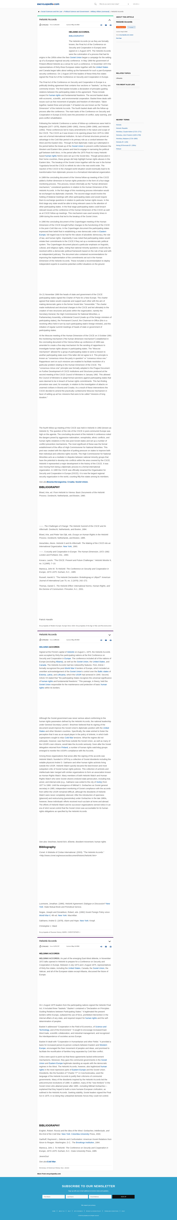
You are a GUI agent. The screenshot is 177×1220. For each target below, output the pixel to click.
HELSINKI (44, 647)
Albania (59, 662)
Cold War (69, 737)
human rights (55, 95)
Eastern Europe (56, 1063)
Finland (64, 747)
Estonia (42, 675)
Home (53, 1211)
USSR (78, 675)
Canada (42, 665)
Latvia (49, 675)
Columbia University (80, 1134)
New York (67, 546)
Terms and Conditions (111, 1211)
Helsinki (70, 652)
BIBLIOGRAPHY (76, 36)
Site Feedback (78, 1211)
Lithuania (61, 675)
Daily (123, 1211)
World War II (70, 668)
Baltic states (103, 671)
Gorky (99, 782)
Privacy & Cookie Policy (93, 1211)
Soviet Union (76, 57)
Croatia (70, 482)
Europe (67, 658)
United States (102, 67)
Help (69, 1211)
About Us (62, 1211)
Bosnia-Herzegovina (56, 482)
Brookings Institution (85, 1142)
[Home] (48, 4)
